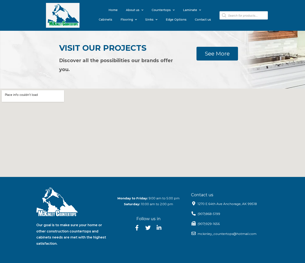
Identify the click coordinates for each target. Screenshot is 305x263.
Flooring (127, 19)
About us (132, 10)
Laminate (190, 10)
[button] (217, 54)
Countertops (161, 10)
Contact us (203, 19)
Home (113, 10)
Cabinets (105, 19)
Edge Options (176, 19)
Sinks (149, 19)
